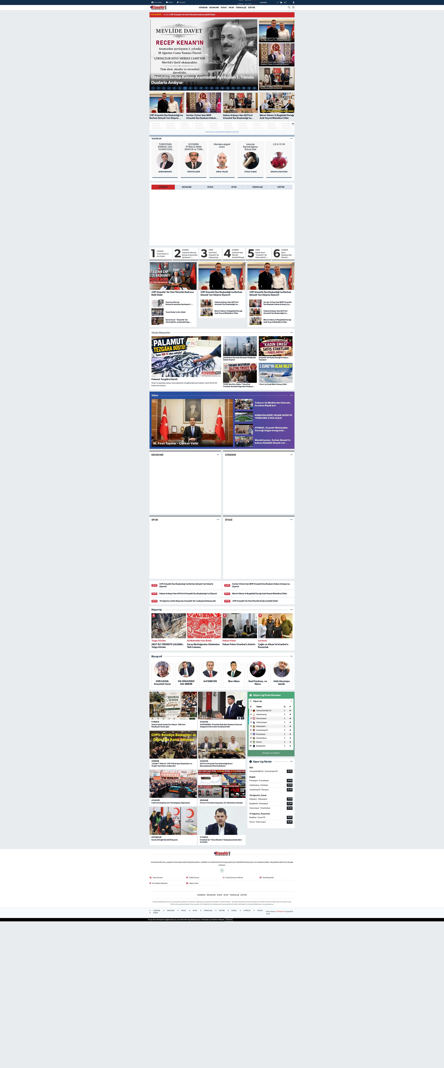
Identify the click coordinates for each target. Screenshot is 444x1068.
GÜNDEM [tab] (163, 187)
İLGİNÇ (234, 910)
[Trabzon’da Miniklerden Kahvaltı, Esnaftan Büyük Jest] (244, 404)
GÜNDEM (203, 8)
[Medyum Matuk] (279, 160)
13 (217, 88)
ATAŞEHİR (160, 251)
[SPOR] (218, 520)
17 (238, 88)
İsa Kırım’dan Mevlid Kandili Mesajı (238, 255)
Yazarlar (182, 2)
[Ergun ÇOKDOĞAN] (193, 160)
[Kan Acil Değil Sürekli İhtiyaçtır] (173, 821)
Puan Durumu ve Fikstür (234, 877)
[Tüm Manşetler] (291, 333)
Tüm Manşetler (268, 877)
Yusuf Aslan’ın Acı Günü (163, 255)
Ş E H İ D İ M (193, 144)
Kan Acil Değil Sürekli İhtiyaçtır (164, 840)
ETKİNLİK (155, 722)
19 (249, 88)
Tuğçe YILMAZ (165, 172)
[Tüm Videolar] (291, 395)
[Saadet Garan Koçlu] (250, 160)
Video (170, 2)
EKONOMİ (214, 8)
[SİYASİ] (291, 520)
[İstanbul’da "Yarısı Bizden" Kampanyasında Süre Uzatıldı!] (221, 821)
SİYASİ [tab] (210, 187)
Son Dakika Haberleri (160, 883)
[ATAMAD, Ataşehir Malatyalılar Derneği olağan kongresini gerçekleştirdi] (244, 429)
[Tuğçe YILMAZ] (165, 160)
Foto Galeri (158, 2)
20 (254, 88)
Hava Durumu (158, 877)
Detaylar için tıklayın (271, 753)
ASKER (211, 250)
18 (244, 88)
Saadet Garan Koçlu (250, 172)
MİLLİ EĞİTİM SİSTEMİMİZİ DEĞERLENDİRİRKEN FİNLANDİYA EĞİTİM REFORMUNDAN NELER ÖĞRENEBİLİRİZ (250, 147)
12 (212, 88)
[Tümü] (291, 610)
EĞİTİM (251, 8)
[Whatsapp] (222, 870)
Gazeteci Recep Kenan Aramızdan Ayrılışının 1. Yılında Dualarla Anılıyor (189, 255)
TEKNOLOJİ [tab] (257, 187)
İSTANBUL (204, 837)
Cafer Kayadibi (222, 172)
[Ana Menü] (293, 7)
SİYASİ (224, 8)
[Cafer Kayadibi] (222, 160)
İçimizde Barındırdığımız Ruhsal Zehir (165, 147)
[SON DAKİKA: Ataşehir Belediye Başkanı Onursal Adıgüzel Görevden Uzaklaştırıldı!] (221, 706)
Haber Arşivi (193, 883)
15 (228, 88)
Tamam (229, 920)
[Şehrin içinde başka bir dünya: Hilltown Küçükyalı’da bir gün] (173, 706)
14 (222, 88)
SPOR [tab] (233, 187)
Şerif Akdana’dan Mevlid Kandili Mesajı (287, 255)
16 (233, 88)
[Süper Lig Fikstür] (291, 762)
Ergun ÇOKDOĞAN (193, 172)
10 (201, 88)
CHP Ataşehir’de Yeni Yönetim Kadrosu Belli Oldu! (255, 601)
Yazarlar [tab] (156, 139)
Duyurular (156, 837)
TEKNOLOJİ (241, 8)
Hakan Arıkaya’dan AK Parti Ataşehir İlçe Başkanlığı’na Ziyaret (188, 594)
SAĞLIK (260, 910)
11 (206, 88)
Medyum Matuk (279, 172)
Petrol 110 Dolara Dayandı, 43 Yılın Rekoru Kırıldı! (221, 803)
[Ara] (289, 7)
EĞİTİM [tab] (281, 187)
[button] (152, 55)
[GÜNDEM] (291, 455)
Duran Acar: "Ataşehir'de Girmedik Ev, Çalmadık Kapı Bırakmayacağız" (262, 255)
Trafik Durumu (194, 877)
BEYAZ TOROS (222, 144)
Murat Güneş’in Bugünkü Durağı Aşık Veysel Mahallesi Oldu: (259, 594)
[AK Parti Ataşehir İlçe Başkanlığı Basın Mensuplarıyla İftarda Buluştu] (221, 745)
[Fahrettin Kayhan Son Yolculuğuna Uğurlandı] (173, 784)
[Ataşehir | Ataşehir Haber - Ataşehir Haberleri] (158, 7)
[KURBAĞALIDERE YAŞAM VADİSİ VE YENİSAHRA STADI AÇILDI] (244, 417)
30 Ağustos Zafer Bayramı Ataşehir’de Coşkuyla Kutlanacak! (187, 601)
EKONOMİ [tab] (186, 187)
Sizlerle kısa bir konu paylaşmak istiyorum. (278, 145)
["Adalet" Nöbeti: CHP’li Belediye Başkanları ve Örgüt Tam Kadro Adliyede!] (173, 745)
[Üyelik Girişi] (292, 2)
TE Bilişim (280, 911)
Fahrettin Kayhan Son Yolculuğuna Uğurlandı (170, 803)
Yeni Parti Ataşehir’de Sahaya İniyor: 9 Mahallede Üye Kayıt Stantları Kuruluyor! (214, 255)
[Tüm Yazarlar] (291, 139)
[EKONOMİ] (218, 455)
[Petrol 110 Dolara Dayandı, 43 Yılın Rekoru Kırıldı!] (221, 784)
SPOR (231, 8)
